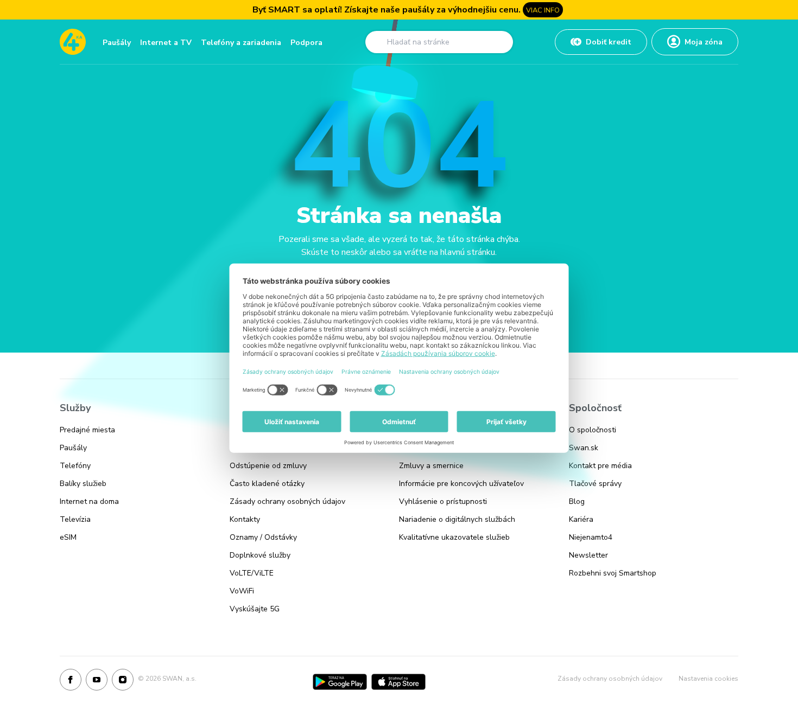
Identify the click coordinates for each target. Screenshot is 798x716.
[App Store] (398, 682)
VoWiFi (242, 591)
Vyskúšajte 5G (255, 609)
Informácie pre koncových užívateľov (461, 483)
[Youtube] (96, 682)
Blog (577, 501)
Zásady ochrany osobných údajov (287, 501)
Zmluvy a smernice (431, 466)
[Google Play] (340, 682)
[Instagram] (123, 682)
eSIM (68, 537)
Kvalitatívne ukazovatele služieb (454, 537)
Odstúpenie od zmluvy (268, 466)
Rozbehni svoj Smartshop (612, 573)
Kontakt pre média (600, 466)
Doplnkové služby (260, 555)
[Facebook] (70, 682)
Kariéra (581, 519)
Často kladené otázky (267, 483)
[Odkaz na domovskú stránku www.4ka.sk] (73, 42)
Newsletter (588, 555)
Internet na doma (89, 501)
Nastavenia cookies (708, 678)
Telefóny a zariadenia (241, 42)
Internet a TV (166, 42)
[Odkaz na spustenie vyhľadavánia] (377, 41)
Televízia (75, 519)
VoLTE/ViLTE (252, 573)
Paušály (117, 42)
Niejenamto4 (590, 537)
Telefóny (75, 466)
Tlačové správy (595, 483)
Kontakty (245, 519)
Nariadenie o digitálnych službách (457, 519)
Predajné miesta (87, 430)
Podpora (306, 42)
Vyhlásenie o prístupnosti (443, 501)
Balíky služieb (83, 483)
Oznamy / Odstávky (263, 537)
